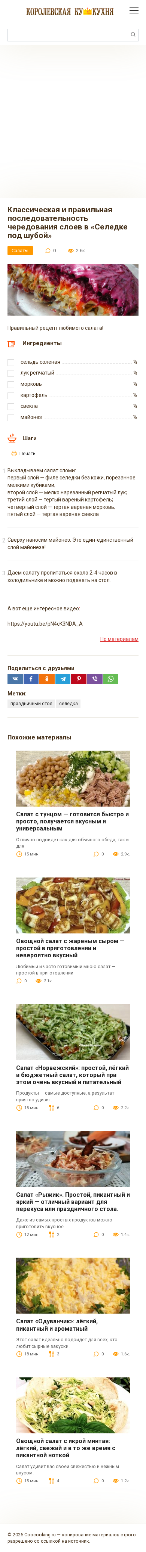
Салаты (20, 250)
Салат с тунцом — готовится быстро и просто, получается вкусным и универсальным (72, 821)
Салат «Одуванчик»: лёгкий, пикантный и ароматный (57, 1325)
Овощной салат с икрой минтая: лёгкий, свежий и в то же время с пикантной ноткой (65, 1448)
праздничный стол (31, 703)
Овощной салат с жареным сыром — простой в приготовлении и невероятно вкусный (70, 948)
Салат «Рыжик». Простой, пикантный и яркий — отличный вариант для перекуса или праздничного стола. (73, 1201)
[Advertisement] (73, 121)
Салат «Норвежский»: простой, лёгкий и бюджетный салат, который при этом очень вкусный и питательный (72, 1075)
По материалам (119, 639)
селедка (68, 703)
